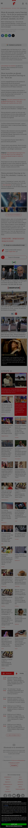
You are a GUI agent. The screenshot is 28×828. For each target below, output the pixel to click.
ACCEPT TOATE (14, 824)
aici (15, 810)
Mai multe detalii (6, 805)
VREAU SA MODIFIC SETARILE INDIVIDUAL (14, 826)
